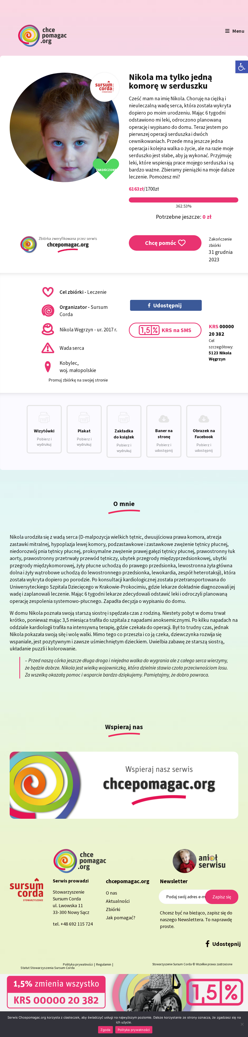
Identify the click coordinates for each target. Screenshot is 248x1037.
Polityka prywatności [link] (78, 964)
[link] (241, 67)
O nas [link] (111, 893)
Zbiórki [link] (113, 909)
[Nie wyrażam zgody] (242, 1024)
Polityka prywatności (134, 1030)
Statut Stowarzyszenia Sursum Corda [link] (48, 968)
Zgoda (105, 1030)
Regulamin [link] (103, 964)
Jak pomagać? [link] (120, 917)
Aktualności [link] (118, 901)
